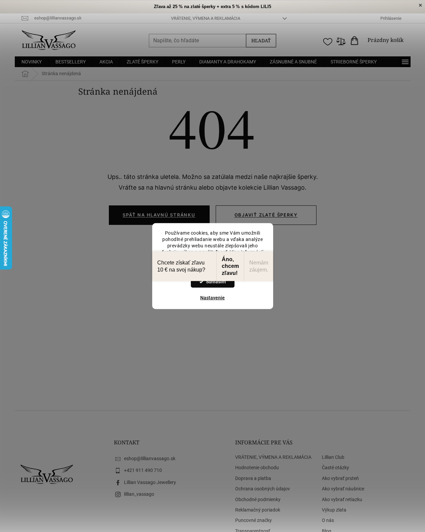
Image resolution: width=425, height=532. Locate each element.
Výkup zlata (334, 510)
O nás (328, 520)
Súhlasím (216, 281)
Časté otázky (335, 467)
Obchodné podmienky (258, 499)
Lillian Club (333, 457)
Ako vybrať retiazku (342, 499)
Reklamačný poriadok (257, 510)
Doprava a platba (253, 478)
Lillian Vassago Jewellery (150, 482)
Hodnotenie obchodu (257, 467)
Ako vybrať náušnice (343, 488)
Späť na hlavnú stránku (159, 214)
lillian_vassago (139, 494)
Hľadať (261, 40)
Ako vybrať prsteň (340, 478)
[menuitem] (31, 61)
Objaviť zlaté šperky (266, 214)
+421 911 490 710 (143, 470)
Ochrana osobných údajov (262, 488)
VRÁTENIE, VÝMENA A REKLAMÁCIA (205, 18)
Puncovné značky (253, 520)
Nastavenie (212, 297)
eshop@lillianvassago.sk (149, 458)
